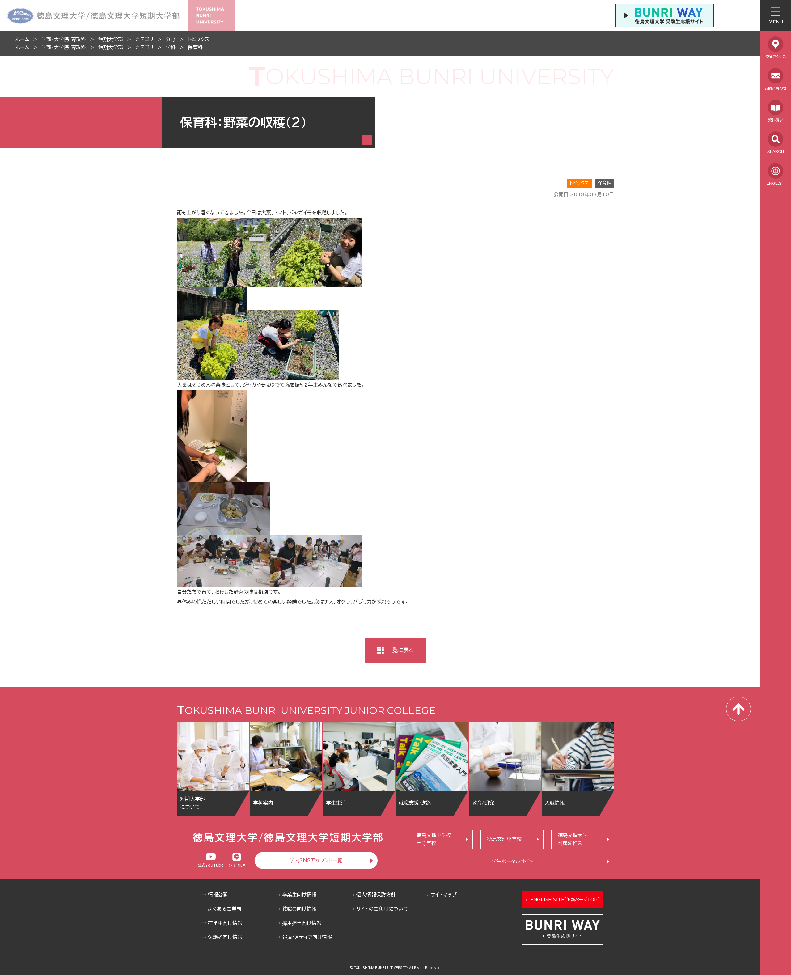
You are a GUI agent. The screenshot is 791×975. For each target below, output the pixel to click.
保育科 (195, 47)
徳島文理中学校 (434, 839)
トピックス (198, 39)
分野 (171, 39)
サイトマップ (443, 894)
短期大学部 (110, 39)
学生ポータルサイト (512, 861)
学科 (171, 47)
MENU (775, 22)
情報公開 (218, 894)
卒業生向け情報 (299, 894)
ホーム (22, 39)
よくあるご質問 (224, 908)
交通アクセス (775, 56)
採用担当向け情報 (301, 923)
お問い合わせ (775, 88)
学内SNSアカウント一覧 (316, 860)
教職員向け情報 (299, 908)
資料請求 (775, 120)
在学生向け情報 (225, 923)
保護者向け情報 (225, 937)
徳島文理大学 (572, 839)
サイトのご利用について (382, 908)
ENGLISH (776, 183)
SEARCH (775, 151)
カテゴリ (144, 39)
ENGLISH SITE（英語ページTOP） (565, 899)
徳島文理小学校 (504, 839)
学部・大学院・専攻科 (63, 39)
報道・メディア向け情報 (307, 937)
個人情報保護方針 (376, 894)
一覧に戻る (400, 650)
